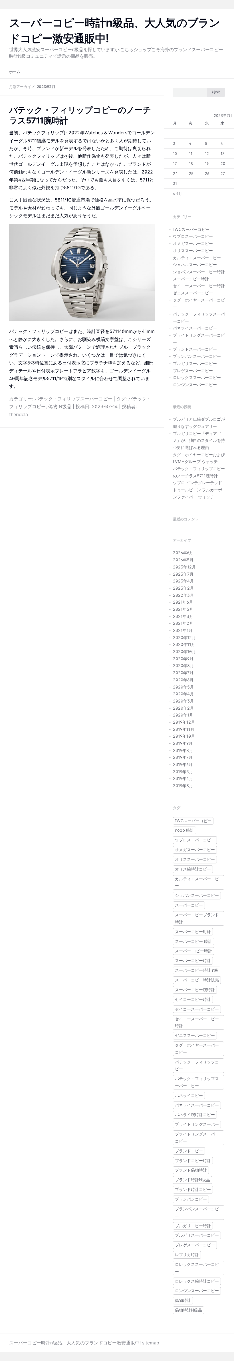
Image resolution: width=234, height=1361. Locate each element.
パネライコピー (189, 1095)
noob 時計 (184, 830)
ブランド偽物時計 (191, 1170)
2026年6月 (183, 552)
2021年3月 (183, 616)
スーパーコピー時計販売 (197, 979)
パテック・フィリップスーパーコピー (73, 399)
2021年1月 (183, 630)
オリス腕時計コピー (193, 869)
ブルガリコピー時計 (193, 1225)
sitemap (150, 1343)
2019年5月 (183, 771)
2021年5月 (183, 609)
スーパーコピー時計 (191, 278)
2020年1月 (183, 715)
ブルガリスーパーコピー (195, 363)
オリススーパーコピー (193, 250)
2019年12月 (184, 722)
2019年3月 (183, 785)
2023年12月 (184, 566)
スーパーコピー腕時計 (195, 989)
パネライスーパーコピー (195, 328)
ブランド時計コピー (193, 1189)
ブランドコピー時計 (193, 1160)
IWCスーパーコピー (191, 229)
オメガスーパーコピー (193, 243)
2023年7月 (183, 574)
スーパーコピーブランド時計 (197, 918)
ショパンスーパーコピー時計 (199, 271)
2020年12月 (184, 637)
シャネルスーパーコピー (195, 264)
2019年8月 (183, 750)
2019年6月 (183, 764)
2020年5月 (183, 687)
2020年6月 (183, 679)
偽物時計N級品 (188, 1310)
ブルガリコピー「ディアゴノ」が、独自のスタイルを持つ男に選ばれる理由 (199, 440)
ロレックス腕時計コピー (197, 1281)
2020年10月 (184, 651)
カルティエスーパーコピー (197, 257)
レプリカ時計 (187, 1254)
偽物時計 (183, 1300)
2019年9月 (183, 743)
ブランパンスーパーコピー (197, 356)
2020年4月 (183, 693)
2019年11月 (183, 729)
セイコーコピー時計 (193, 999)
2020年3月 (183, 701)
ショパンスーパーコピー (197, 895)
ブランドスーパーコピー (195, 349)
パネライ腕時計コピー (195, 1114)
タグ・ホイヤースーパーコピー (197, 1049)
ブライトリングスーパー (197, 1124)
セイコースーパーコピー (197, 1009)
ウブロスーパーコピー (193, 236)
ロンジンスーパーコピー (195, 384)
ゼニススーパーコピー (193, 292)
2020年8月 (183, 665)
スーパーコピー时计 (193, 931)
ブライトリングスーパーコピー (197, 1137)
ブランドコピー (189, 1150)
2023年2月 (183, 588)
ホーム (14, 72)
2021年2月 (183, 623)
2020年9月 (183, 658)
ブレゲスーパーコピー (193, 370)
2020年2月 (183, 708)
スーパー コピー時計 (193, 950)
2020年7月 (183, 672)
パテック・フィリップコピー (197, 1065)
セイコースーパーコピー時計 (199, 285)
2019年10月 (184, 736)
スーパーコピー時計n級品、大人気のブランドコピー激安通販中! (75, 1343)
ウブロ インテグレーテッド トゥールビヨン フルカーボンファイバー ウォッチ (197, 489)
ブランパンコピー (191, 1199)
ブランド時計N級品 (192, 1179)
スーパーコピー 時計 (193, 941)
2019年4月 (183, 778)
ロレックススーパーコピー (197, 377)
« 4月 (177, 193)
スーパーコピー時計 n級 (196, 970)
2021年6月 (183, 602)
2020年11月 (184, 644)
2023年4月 (183, 580)
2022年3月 (183, 595)
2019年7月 (183, 757)
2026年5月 (183, 559)
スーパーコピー (189, 905)
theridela (18, 414)
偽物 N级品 (59, 406)
